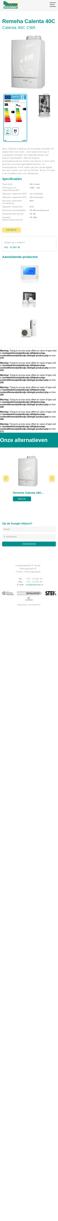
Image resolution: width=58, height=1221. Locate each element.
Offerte (11, 230)
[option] (29, 476)
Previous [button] (8, 478)
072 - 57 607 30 (12, 247)
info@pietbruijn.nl (34, 584)
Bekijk (22, 499)
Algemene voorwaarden (29, 605)
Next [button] (54, 478)
